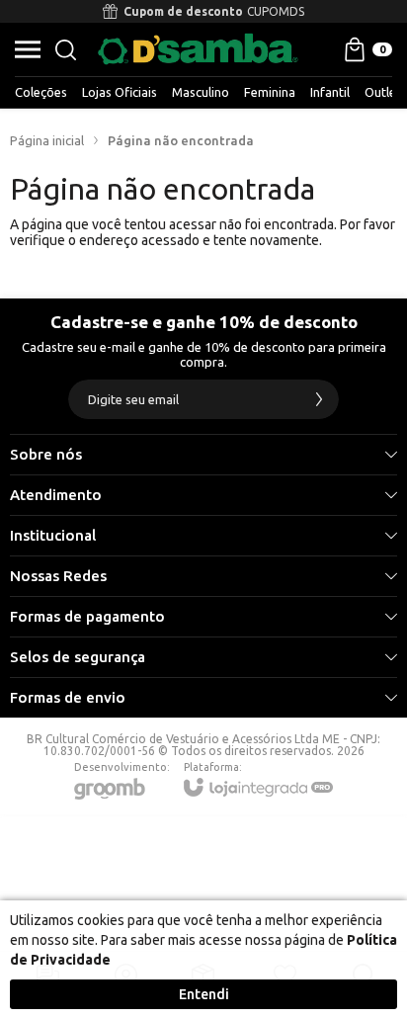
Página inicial (47, 140)
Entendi (204, 994)
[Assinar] (319, 399)
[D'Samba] (198, 49)
